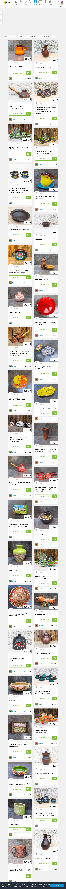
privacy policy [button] (42, 886)
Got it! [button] (57, 885)
